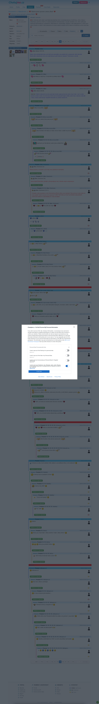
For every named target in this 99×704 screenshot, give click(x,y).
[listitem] (49, 347)
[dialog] (49, 352)
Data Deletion (41, 376)
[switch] (67, 350)
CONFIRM (39, 371)
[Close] (74, 327)
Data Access (49, 376)
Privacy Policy (58, 376)
